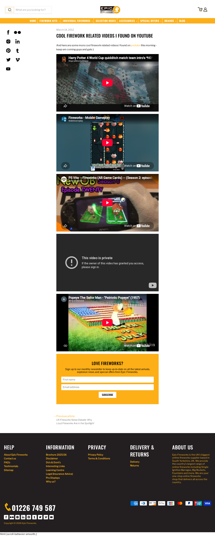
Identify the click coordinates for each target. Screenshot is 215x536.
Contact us (10, 458)
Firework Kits (49, 21)
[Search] (10, 10)
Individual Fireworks (77, 21)
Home (33, 21)
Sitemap (8, 470)
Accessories (127, 21)
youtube (135, 45)
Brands (169, 21)
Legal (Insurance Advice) (59, 474)
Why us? (51, 481)
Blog (182, 21)
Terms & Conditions (99, 458)
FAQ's (7, 462)
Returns (134, 465)
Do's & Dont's (53, 462)
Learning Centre (55, 470)
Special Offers (150, 21)
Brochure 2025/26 (56, 454)
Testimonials (11, 466)
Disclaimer (52, 458)
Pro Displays (53, 477)
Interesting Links (55, 466)
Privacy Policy (95, 454)
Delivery (134, 461)
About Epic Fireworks (16, 454)
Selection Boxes (106, 21)
